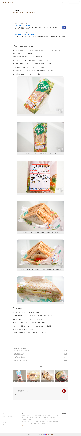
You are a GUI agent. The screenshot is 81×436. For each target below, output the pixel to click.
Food (18, 348)
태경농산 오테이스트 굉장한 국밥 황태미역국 (21, 350)
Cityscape (56, 421)
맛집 (31, 423)
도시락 (33, 421)
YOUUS (37, 419)
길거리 (50, 419)
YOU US (43, 423)
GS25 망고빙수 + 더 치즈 (18, 352)
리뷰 (33, 419)
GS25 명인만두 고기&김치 (18, 356)
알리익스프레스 (26, 423)
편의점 (35, 415)
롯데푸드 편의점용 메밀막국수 (18, 354)
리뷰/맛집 (63, 2)
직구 (47, 423)
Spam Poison (50, 434)
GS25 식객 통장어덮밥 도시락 (18, 358)
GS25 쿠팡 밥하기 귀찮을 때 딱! (22, 25)
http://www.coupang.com (20, 23)
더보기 (23, 425)
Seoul (29, 421)
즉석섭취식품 (43, 421)
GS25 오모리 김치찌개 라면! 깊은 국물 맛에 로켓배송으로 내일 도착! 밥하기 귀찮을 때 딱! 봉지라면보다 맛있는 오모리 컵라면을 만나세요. (37, 27)
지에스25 (24, 421)
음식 (31, 415)
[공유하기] (17, 343)
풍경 (57, 415)
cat (39, 423)
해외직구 (40, 415)
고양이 (45, 415)
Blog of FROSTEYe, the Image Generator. (23, 391)
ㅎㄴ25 (42, 419)
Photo (24, 415)
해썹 (40, 417)
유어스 (35, 423)
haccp (53, 415)
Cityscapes (49, 421)
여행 (49, 415)
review (32, 417)
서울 (28, 415)
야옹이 (36, 417)
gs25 (38, 421)
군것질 (24, 417)
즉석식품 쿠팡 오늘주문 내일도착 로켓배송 (25, 34)
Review (15, 348)
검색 (18, 416)
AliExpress (25, 419)
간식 (28, 417)
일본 (51, 417)
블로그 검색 (57, 2)
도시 (30, 419)
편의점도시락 (45, 417)
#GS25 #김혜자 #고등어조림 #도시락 (20, 360)
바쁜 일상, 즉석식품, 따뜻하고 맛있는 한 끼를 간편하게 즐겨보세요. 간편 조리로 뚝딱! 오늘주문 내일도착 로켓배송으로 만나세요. (40, 37)
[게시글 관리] (19, 343)
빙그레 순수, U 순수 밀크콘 (18, 353)
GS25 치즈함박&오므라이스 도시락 (19, 357)
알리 (54, 417)
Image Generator (8, 2)
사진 (46, 419)
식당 (54, 419)
